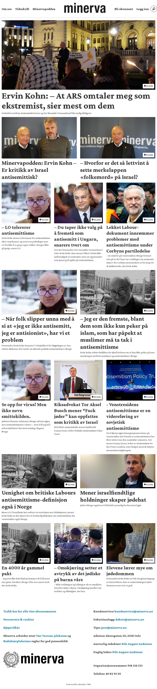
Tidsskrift (22, 9)
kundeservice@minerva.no (133, 611)
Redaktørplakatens (17, 641)
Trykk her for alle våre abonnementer (29, 611)
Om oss (7, 9)
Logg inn (142, 9)
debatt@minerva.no (129, 619)
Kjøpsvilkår (11, 627)
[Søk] (154, 9)
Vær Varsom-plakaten (51, 635)
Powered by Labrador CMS (78, 684)
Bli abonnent (124, 9)
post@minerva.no (114, 627)
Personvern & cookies (18, 619)
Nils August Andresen (137, 644)
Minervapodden (44, 9)
